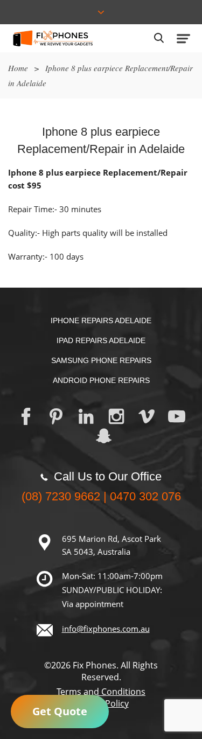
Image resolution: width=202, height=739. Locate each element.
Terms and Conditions (101, 692)
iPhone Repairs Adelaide (101, 320)
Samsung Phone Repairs (101, 360)
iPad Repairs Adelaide (101, 340)
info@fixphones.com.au (106, 628)
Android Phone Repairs (101, 380)
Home (18, 67)
